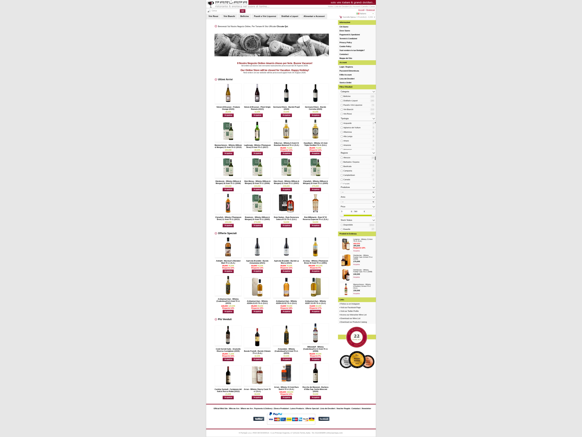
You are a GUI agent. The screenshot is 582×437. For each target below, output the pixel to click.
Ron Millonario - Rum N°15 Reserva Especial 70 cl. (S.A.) (315, 218)
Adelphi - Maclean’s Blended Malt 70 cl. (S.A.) (228, 262)
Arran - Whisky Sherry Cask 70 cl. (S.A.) (257, 390)
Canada (346, 180)
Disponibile (348, 225)
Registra (349, 67)
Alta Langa (347, 136)
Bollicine (244, 16)
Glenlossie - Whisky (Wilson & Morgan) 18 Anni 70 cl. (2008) (228, 182)
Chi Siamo (344, 27)
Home (330, 6)
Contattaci (344, 54)
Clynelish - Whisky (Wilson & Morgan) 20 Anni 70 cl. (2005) (315, 182)
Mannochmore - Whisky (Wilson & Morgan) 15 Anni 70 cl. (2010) (228, 146)
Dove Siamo (345, 31)
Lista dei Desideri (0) (343, 6)
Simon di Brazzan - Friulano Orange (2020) (228, 108)
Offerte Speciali (312, 408)
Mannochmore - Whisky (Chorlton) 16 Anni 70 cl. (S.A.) (362, 286)
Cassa (372, 6)
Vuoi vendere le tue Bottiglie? (352, 50)
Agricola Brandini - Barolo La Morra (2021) (286, 262)
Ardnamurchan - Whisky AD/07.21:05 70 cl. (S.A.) (315, 302)
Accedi (361, 10)
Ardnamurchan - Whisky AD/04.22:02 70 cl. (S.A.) (286, 302)
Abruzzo (346, 158)
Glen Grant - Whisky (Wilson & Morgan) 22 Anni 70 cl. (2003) (286, 182)
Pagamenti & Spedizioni (350, 35)
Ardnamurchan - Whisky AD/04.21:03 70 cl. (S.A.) (257, 302)
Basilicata (347, 166)
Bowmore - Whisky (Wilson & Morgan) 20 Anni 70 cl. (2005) (257, 218)
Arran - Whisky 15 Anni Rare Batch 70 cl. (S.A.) (286, 388)
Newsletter (366, 408)
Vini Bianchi (229, 16)
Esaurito (346, 229)
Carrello (364, 6)
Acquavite (347, 123)
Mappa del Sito (346, 58)
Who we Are (234, 408)
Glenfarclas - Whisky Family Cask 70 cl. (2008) (362, 271)
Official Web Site (221, 408)
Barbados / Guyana (351, 162)
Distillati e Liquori (289, 16)
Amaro (346, 141)
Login (342, 67)
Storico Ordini (345, 83)
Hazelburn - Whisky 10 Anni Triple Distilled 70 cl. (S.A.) (315, 144)
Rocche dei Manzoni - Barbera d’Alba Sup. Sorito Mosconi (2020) (315, 389)
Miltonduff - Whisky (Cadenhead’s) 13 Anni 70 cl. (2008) (315, 349)
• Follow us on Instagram (350, 304)
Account (356, 6)
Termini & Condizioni (348, 39)
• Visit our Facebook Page (350, 307)
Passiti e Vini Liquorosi (265, 16)
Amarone (347, 145)
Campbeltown (349, 175)
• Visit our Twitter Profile (349, 311)
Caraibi (346, 184)
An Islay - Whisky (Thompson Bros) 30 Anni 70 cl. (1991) (315, 262)
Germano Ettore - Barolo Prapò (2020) (286, 108)
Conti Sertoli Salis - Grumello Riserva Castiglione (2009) (228, 350)
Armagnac (347, 150)
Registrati (370, 10)
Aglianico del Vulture (352, 128)
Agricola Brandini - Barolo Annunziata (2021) (257, 262)
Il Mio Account (346, 75)
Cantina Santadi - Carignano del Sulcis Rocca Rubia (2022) (228, 390)
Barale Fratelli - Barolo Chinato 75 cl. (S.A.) (257, 352)
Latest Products (297, 408)
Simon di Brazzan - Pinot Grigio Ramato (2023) (257, 108)
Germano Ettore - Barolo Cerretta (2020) (315, 108)
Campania (347, 171)
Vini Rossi (213, 16)
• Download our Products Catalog (353, 322)
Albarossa (347, 132)
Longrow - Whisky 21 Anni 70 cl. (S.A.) (362, 240)
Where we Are (247, 408)
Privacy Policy (346, 42)
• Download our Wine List (350, 318)
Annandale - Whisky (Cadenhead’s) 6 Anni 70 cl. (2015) (286, 351)
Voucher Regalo (343, 408)
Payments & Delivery (263, 408)
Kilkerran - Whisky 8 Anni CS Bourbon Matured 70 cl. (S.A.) (286, 144)
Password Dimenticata (349, 71)
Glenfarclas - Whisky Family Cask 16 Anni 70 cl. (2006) (363, 257)
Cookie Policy (345, 46)
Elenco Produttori (281, 408)
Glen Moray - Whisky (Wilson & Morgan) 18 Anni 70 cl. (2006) (257, 182)
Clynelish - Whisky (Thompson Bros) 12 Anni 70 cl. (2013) (228, 218)
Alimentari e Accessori (314, 16)
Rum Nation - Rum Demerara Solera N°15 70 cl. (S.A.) (286, 218)
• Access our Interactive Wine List (353, 315)
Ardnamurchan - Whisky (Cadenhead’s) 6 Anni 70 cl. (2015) (228, 301)
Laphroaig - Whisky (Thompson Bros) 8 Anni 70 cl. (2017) (257, 146)
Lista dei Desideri (347, 79)
